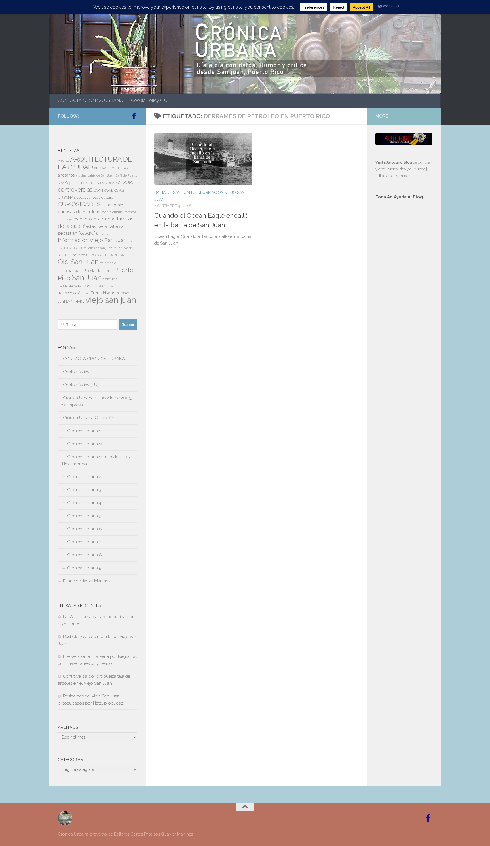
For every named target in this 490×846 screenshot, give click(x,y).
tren (87, 293)
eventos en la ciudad (94, 219)
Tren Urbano (103, 293)
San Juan (86, 277)
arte (97, 168)
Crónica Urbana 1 (84, 430)
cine (82, 183)
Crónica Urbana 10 (85, 443)
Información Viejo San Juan (92, 240)
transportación (70, 293)
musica (79, 255)
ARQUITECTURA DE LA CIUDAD (95, 163)
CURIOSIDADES (79, 204)
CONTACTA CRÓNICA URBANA (90, 100)
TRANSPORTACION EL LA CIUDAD (87, 286)
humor (104, 234)
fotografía (88, 233)
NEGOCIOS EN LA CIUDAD (106, 255)
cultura (107, 197)
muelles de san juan (97, 248)
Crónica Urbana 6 (84, 528)
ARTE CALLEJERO (115, 168)
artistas (81, 175)
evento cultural (113, 212)
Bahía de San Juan (173, 192)
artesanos (66, 175)
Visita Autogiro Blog (394, 162)
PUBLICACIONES (70, 271)
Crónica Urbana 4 (84, 502)
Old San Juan (78, 262)
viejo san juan (111, 300)
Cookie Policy (76, 371)
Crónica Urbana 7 (84, 541)
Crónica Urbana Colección (88, 417)
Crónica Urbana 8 (84, 554)
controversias (75, 189)
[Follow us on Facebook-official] (133, 116)
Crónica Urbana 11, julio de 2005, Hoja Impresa (96, 460)
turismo (123, 293)
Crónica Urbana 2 (84, 476)
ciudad (125, 182)
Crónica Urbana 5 (84, 515)
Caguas (71, 183)
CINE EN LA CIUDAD (101, 183)
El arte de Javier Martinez (87, 581)
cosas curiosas (88, 198)
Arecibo (63, 160)
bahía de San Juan (101, 175)
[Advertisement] (403, 300)
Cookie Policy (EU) (150, 100)
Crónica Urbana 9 (84, 568)
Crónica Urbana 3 (84, 489)
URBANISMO (71, 301)
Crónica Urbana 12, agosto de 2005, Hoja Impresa (95, 401)
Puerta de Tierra (98, 270)
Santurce (110, 279)
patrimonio (108, 263)
